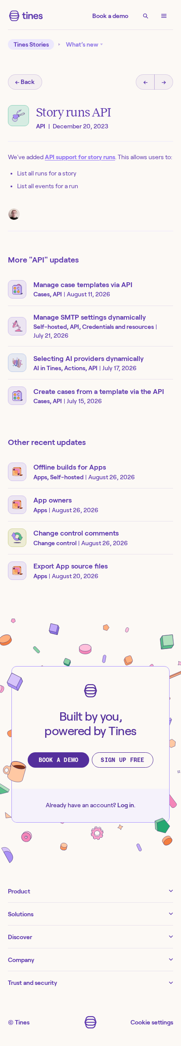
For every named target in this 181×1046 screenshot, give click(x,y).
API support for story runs (80, 156)
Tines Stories (31, 44)
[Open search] (145, 15)
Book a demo (110, 15)
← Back (25, 81)
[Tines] (26, 16)
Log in (125, 805)
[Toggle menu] (164, 15)
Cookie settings (151, 1022)
